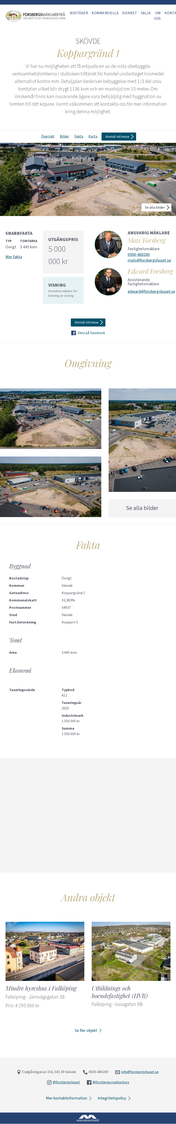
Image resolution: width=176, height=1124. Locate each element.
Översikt (48, 136)
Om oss (157, 16)
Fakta (78, 136)
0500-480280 (139, 255)
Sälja (146, 13)
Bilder (64, 136)
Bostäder (79, 13)
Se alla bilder (155, 207)
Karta (92, 136)
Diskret (129, 13)
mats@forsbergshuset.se (149, 260)
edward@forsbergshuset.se (151, 292)
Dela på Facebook (91, 332)
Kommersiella (105, 13)
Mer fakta (14, 257)
